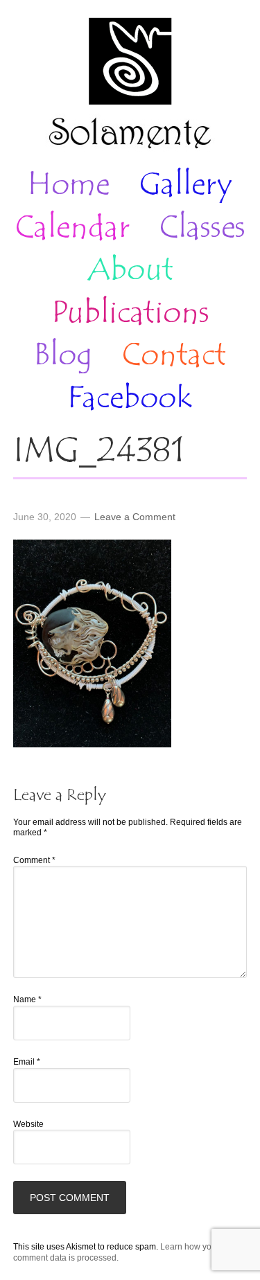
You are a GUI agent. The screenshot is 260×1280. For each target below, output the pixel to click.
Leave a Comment (134, 516)
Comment (34, 860)
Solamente (130, 84)
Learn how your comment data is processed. (116, 1252)
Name (27, 999)
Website (28, 1124)
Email (26, 1062)
